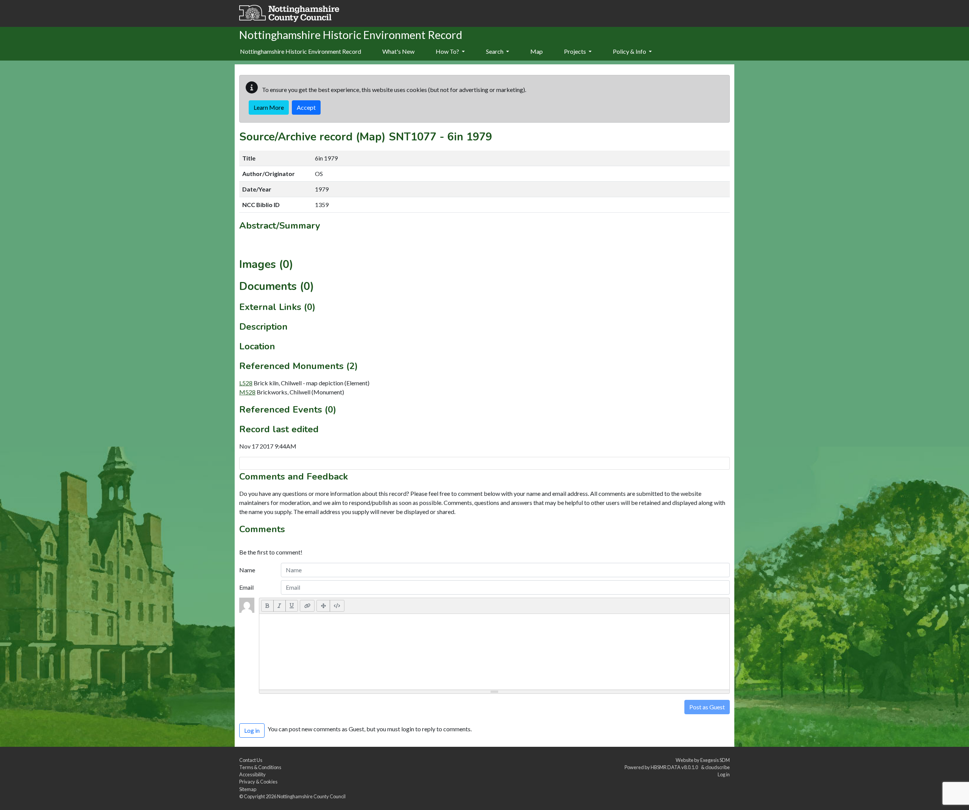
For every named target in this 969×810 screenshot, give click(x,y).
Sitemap (247, 789)
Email (246, 587)
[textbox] (494, 652)
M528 (247, 392)
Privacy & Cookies (258, 782)
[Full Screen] (323, 605)
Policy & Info (630, 51)
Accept (306, 107)
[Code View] (337, 605)
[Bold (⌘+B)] (267, 605)
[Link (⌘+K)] (307, 605)
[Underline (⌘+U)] (291, 605)
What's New (398, 51)
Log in (724, 774)
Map (536, 51)
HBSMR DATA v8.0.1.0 (675, 767)
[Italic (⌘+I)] (279, 605)
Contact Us (250, 760)
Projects (575, 51)
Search (495, 51)
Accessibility (252, 774)
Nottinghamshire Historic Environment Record (300, 51)
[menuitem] (398, 52)
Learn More (269, 107)
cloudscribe (717, 767)
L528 (245, 382)
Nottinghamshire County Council (311, 796)
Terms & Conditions (260, 767)
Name (247, 569)
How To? (448, 51)
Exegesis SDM (715, 760)
